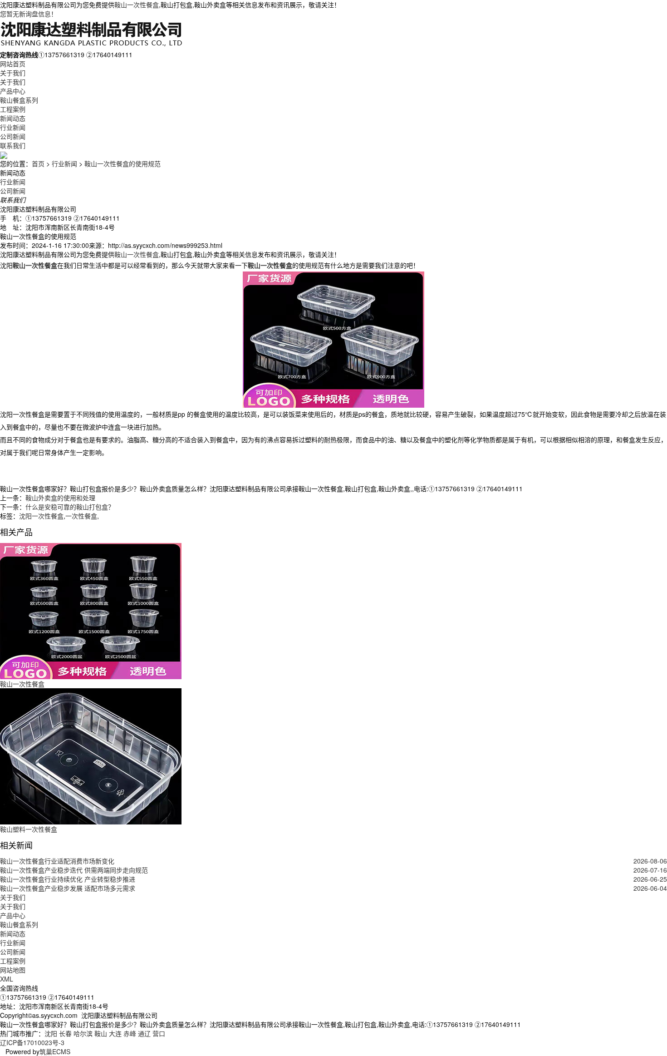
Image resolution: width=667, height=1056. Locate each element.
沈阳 (50, 1033)
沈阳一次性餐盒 (41, 515)
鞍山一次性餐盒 (136, 4)
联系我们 (12, 145)
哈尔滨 (83, 1033)
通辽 (144, 1033)
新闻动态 (12, 118)
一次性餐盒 (81, 515)
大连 (115, 1033)
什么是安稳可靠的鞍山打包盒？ (69, 506)
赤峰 (129, 1033)
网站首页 (12, 63)
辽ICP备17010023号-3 (32, 1042)
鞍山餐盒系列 (19, 99)
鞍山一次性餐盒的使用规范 (122, 163)
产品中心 (12, 90)
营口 (158, 1033)
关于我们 (12, 72)
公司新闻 (12, 136)
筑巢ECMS (54, 1051)
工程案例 (12, 108)
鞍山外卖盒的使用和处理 (60, 497)
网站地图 (12, 969)
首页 (38, 163)
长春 (65, 1033)
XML (6, 978)
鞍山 (100, 1033)
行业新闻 (12, 127)
